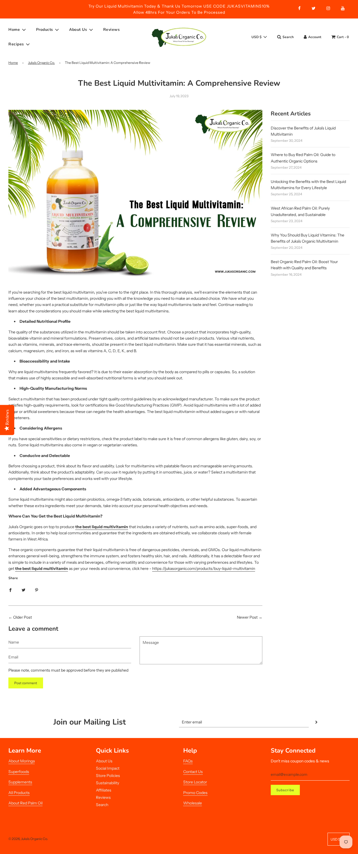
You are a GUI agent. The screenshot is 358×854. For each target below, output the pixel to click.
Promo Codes (195, 792)
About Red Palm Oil (25, 803)
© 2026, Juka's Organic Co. (28, 839)
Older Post (22, 617)
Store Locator (195, 782)
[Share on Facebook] (10, 589)
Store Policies (108, 775)
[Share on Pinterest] (36, 589)
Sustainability (107, 782)
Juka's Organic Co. (41, 63)
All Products (19, 792)
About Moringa (21, 761)
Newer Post (247, 617)
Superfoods (18, 771)
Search (102, 804)
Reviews (111, 29)
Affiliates (103, 790)
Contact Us (193, 771)
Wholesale (192, 803)
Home (13, 63)
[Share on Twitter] (23, 589)
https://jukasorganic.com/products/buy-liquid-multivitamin (203, 568)
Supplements (20, 782)
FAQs (188, 761)
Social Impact (107, 768)
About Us (104, 761)
